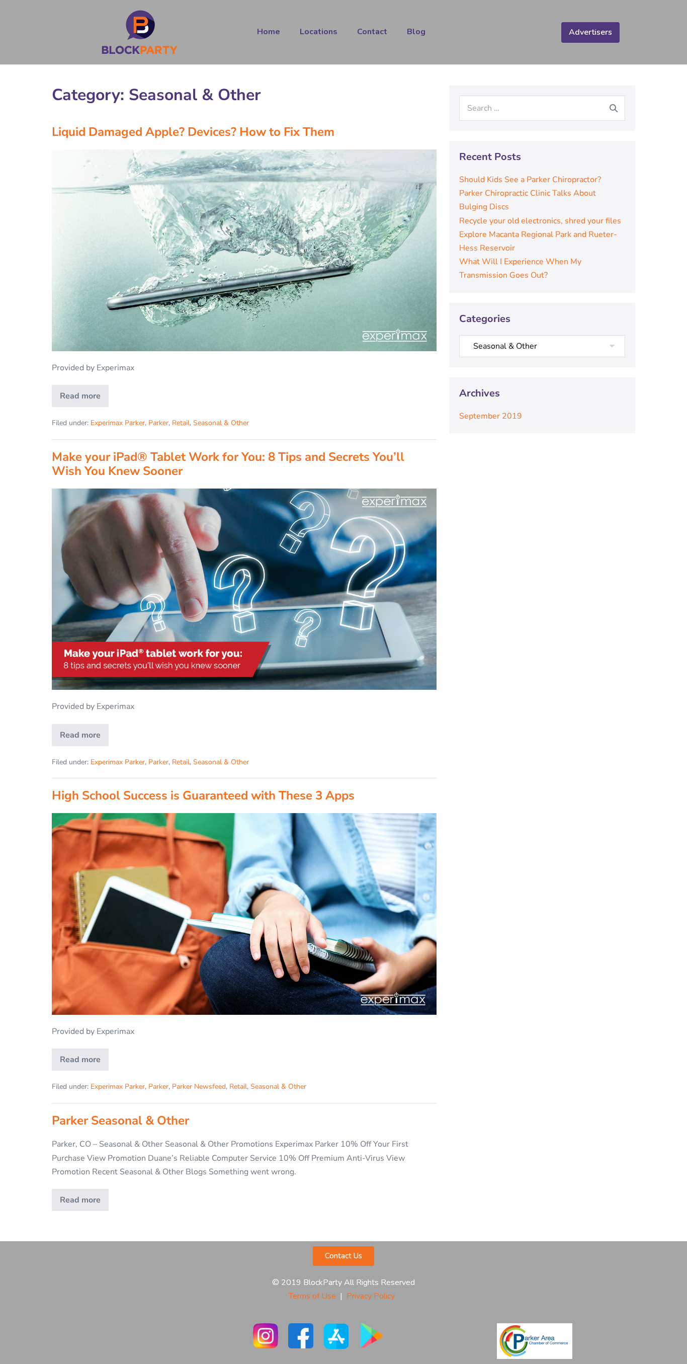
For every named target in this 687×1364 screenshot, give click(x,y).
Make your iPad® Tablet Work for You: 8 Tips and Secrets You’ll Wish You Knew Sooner (228, 464)
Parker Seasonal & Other (120, 1120)
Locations (318, 32)
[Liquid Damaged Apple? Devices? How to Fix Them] (244, 250)
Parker (158, 423)
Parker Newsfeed (199, 1086)
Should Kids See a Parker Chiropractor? (530, 179)
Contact (372, 32)
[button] (343, 1256)
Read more (84, 393)
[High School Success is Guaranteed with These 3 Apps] (244, 913)
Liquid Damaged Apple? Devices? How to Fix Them (193, 132)
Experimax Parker (118, 423)
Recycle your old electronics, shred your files (540, 220)
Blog (416, 32)
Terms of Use (312, 1296)
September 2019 (490, 416)
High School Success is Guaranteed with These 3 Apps (203, 795)
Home (268, 32)
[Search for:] (542, 108)
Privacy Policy (373, 1296)
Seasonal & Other (221, 423)
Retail (181, 423)
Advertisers (590, 32)
